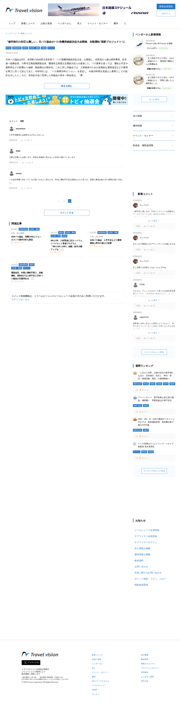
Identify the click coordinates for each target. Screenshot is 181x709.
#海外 (146, 430)
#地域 (43, 48)
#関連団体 (17, 48)
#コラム (137, 452)
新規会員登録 (166, 6)
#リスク (51, 48)
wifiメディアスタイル (100, 681)
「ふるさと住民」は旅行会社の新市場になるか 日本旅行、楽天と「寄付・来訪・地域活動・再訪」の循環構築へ (156, 375)
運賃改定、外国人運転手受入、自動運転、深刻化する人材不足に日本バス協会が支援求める (27, 275)
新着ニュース (28, 23)
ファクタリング (98, 685)
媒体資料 (139, 560)
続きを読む (66, 86)
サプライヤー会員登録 (145, 536)
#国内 (25, 48)
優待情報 (137, 125)
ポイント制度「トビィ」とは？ (150, 579)
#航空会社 (137, 430)
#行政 (8, 48)
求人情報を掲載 (142, 548)
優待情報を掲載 (142, 554)
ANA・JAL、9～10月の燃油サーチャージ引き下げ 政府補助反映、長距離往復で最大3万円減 (156, 422)
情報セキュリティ (148, 664)
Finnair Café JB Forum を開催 (159, 43)
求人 (79, 23)
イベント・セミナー (97, 23)
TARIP (94, 690)
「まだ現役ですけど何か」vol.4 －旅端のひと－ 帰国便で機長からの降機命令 (160, 61)
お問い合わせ (141, 566)
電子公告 (144, 681)
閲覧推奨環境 (141, 585)
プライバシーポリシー (150, 668)
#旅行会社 (137, 384)
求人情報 (137, 116)
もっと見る (154, 99)
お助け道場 (46, 23)
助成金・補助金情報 (143, 145)
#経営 (64, 236)
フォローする (33, 662)
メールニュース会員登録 (146, 530)
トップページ (11, 33)
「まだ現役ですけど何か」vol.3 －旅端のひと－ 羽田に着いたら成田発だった (160, 80)
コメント (19, 242)
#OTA (166, 384)
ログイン (166, 13)
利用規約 (144, 672)
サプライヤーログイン (145, 542)
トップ (12, 23)
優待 (116, 23)
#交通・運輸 (34, 48)
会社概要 (144, 655)
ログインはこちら (20, 299)
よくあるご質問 (147, 677)
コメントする (67, 212)
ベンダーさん (64, 23)
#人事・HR (55, 236)
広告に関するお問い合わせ (148, 573)
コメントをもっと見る (154, 352)
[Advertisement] (154, 173)
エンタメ (95, 694)
